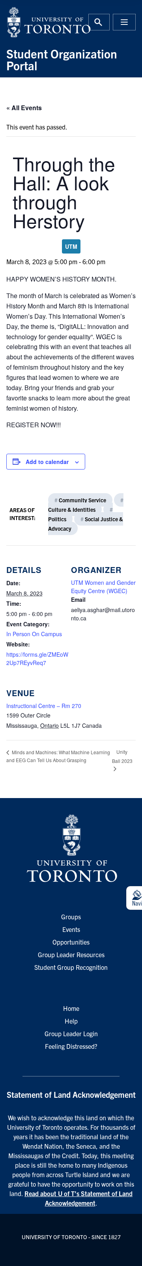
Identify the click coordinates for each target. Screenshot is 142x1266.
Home (71, 1008)
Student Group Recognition (71, 967)
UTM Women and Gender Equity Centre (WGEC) (103, 587)
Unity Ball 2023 (122, 756)
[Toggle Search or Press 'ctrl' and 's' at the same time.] (99, 22)
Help (71, 1021)
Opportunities (71, 942)
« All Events (24, 107)
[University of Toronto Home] (36, 22)
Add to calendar (47, 462)
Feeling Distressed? (71, 1046)
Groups (71, 916)
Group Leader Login (71, 1033)
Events (71, 929)
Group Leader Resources (71, 954)
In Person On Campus (34, 634)
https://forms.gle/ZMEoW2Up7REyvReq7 (37, 658)
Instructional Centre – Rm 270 (43, 706)
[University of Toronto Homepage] (71, 849)
